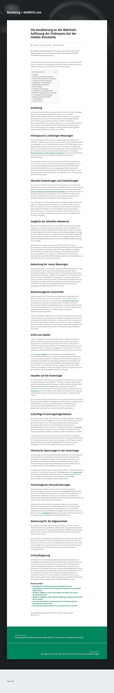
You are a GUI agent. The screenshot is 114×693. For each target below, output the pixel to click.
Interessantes (46, 45)
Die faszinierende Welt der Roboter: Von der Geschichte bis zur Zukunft (55, 606)
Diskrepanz (34, 391)
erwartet (79, 427)
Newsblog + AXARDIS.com (24, 12)
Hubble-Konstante (58, 613)
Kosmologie (69, 613)
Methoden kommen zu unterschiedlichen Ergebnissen (47, 153)
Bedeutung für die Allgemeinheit (42, 97)
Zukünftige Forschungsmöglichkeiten (43, 91)
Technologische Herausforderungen (43, 95)
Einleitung (35, 74)
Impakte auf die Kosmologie (40, 89)
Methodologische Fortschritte (41, 85)
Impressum (10, 681)
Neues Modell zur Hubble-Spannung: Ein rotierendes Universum (52, 586)
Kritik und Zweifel (37, 87)
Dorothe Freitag (59, 45)
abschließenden (46, 513)
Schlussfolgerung (38, 99)
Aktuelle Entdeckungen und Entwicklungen (44, 78)
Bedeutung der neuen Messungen (42, 83)
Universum (36, 615)
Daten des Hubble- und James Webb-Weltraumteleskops (48, 191)
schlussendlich (77, 472)
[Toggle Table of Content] (55, 72)
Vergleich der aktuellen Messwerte (42, 81)
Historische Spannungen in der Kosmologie (45, 93)
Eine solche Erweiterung (70, 301)
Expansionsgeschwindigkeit (41, 613)
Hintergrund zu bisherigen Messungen (43, 76)
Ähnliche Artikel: (37, 101)
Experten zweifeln (41, 354)
